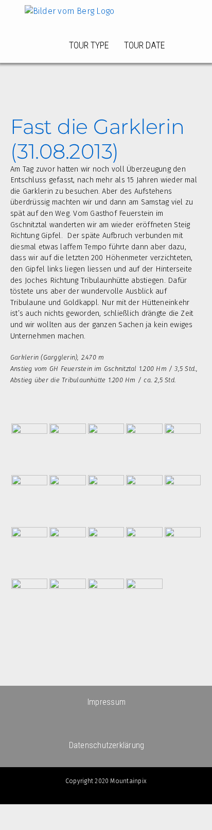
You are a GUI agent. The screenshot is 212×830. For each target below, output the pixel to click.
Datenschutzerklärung (107, 745)
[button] (183, 45)
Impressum (106, 702)
